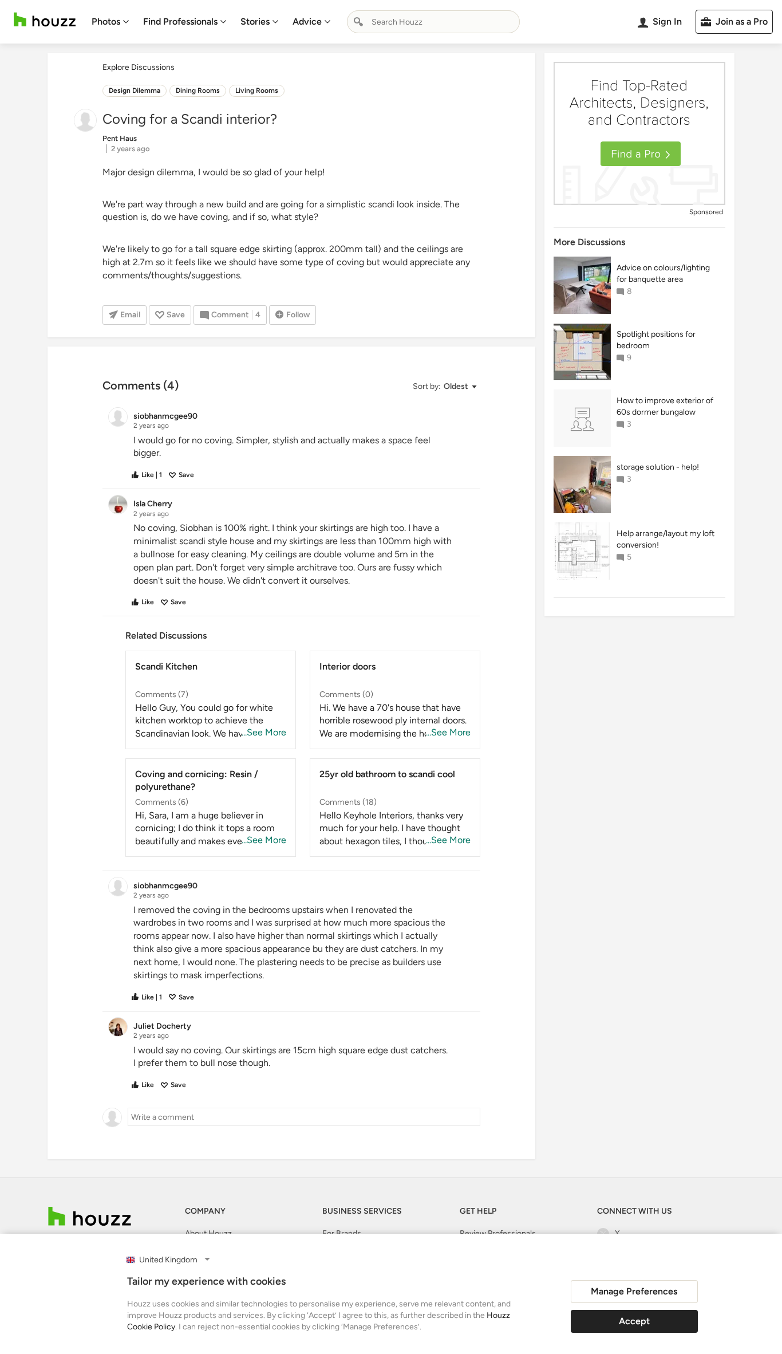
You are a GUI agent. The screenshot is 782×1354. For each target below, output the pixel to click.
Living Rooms (256, 90)
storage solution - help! (658, 467)
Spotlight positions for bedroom (656, 340)
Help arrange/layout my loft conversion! (665, 539)
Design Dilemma (134, 90)
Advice (307, 21)
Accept (634, 1321)
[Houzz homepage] (44, 20)
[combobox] (433, 21)
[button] (444, 387)
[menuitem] (110, 22)
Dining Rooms (198, 90)
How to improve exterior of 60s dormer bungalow (665, 406)
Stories (255, 21)
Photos (106, 21)
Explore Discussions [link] (138, 67)
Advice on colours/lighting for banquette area (663, 273)
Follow (298, 315)
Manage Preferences (634, 1291)
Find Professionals (180, 21)
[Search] (358, 21)
